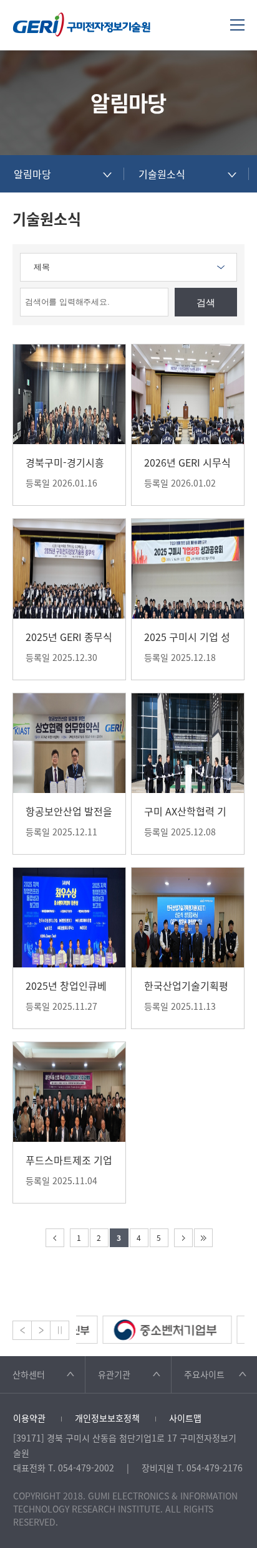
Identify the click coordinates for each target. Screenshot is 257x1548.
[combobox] (62, 173)
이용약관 (29, 1418)
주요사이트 (204, 1374)
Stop (59, 1330)
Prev (22, 1330)
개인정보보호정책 (107, 1418)
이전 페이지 (55, 1237)
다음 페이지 (183, 1237)
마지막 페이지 (203, 1237)
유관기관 (114, 1374)
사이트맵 (185, 1418)
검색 (205, 302)
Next (41, 1330)
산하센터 (28, 1374)
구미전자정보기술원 (81, 24)
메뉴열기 (237, 24)
